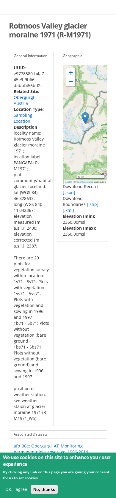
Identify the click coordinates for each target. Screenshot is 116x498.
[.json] (69, 192)
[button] (85, 118)
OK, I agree (16, 489)
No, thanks (44, 489)
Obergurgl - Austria (25, 100)
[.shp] (92, 204)
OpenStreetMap (84, 181)
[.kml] (68, 210)
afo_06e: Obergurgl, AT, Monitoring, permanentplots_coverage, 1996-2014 (51, 449)
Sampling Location (23, 118)
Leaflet (68, 181)
